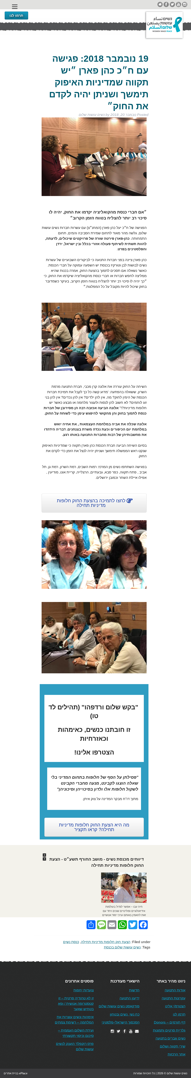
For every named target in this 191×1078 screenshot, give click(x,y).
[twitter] (172, 4)
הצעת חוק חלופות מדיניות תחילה (105, 942)
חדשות (134, 990)
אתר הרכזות (176, 1054)
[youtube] (178, 4)
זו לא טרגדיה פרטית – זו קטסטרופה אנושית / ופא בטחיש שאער (76, 1003)
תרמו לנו (16, 15)
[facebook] (166, 4)
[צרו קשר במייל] (137, 1031)
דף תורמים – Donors (169, 1022)
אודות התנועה (175, 990)
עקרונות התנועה (173, 998)
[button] (44, 855)
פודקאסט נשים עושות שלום (119, 1006)
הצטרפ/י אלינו (175, 1006)
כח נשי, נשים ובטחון (125, 1014)
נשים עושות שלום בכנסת (122, 947)
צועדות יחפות (83, 990)
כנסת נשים (71, 942)
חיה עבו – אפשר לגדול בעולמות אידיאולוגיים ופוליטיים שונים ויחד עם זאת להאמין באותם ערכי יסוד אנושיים (124, 911)
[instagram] (184, 4)
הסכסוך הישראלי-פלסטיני (121, 1022)
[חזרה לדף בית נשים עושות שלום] (160, 4)
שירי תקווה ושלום (172, 1046)
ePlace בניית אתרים (15, 1073)
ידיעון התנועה (130, 998)
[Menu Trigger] (15, 6)
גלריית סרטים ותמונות (169, 1030)
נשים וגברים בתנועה (170, 1038)
